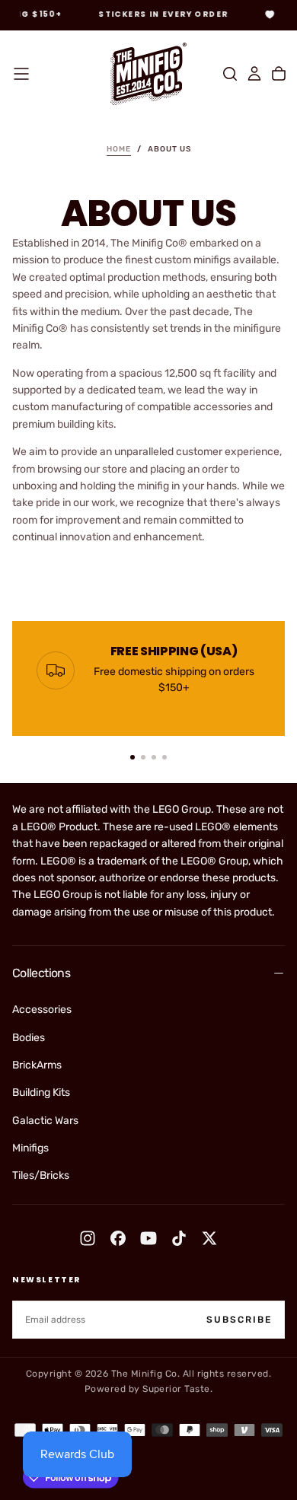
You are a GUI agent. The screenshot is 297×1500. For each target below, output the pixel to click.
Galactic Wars (45, 1120)
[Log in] (254, 74)
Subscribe (239, 1319)
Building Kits (41, 1092)
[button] (21, 74)
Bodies (28, 1037)
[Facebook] (118, 1238)
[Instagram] (87, 1238)
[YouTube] (148, 1238)
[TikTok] (179, 1238)
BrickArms (37, 1065)
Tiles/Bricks (40, 1175)
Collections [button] (41, 973)
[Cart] (279, 74)
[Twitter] (209, 1238)
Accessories (42, 1009)
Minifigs (30, 1148)
